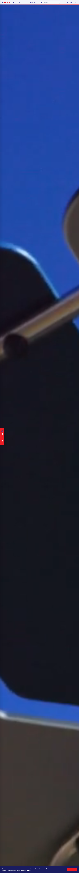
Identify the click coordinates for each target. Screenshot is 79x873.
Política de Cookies (25, 870)
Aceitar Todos (72, 869)
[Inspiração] (19, 2)
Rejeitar (62, 869)
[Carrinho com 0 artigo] (75, 2)
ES (67, 2)
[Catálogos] (13, 2)
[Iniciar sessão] (71, 2)
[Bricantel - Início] (6, 2)
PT (64, 2)
